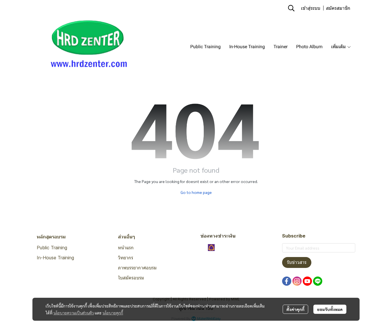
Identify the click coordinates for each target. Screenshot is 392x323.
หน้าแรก (126, 247)
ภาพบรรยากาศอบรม (137, 268)
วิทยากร (125, 257)
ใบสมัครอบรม (131, 278)
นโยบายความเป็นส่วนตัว (73, 312)
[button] (291, 8)
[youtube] (307, 281)
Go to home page (196, 192)
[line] (317, 281)
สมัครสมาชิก (338, 8)
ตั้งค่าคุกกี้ (295, 309)
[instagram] (297, 281)
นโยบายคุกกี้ (112, 312)
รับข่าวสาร (296, 262)
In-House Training (55, 257)
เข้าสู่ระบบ (310, 8)
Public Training (52, 247)
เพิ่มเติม (339, 46)
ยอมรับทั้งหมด (330, 309)
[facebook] (286, 281)
